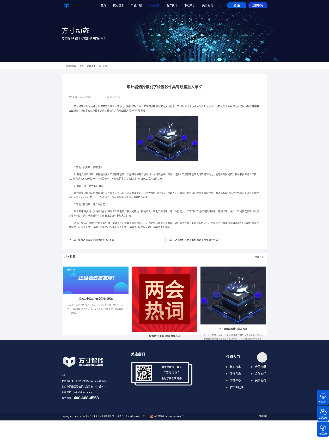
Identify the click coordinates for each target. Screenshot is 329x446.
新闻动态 (91, 66)
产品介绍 (260, 366)
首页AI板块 (236, 387)
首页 (82, 66)
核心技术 (235, 366)
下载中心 (235, 380)
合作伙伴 (260, 373)
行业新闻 (103, 66)
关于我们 (260, 380)
